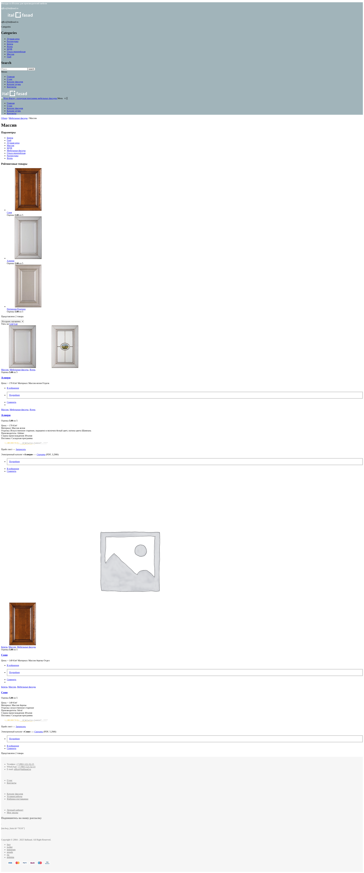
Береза (10, 44)
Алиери (6, 377)
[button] (62, 98)
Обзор (4, 118)
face (9, 844)
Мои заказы (12, 812)
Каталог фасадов (15, 82)
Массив (10, 54)
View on (5, 324)
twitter (10, 847)
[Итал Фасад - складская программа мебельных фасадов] (29, 98)
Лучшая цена (13, 39)
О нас (9, 79)
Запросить (21, 449)
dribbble (10, 857)
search (31, 69)
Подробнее (14, 395)
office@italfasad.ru (22, 769)
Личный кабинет (15, 810)
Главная (11, 76)
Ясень (10, 46)
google (10, 852)
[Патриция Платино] (28, 306)
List (15, 324)
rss (8, 855)
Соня (4, 654)
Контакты (11, 87)
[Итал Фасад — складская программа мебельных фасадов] (14, 95)
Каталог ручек (14, 84)
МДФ (9, 49)
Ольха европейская (16, 51)
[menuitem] (11, 103)
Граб (9, 57)
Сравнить (11, 402)
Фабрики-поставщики (17, 799)
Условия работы (14, 796)
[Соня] (28, 210)
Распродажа (12, 41)
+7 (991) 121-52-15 (25, 764)
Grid (11, 324)
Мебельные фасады (18, 118)
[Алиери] (28, 258)
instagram (11, 849)
